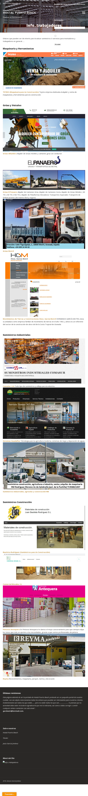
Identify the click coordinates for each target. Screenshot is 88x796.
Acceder (57, 44)
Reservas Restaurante (11, 10)
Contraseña (58, 20)
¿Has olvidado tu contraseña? (65, 60)
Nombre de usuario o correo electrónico (69, 4)
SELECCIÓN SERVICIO (10, 3)
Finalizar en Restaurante (12, 17)
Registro (57, 53)
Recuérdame (61, 36)
